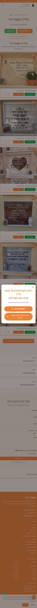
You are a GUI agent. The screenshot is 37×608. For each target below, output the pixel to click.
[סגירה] (33, 287)
